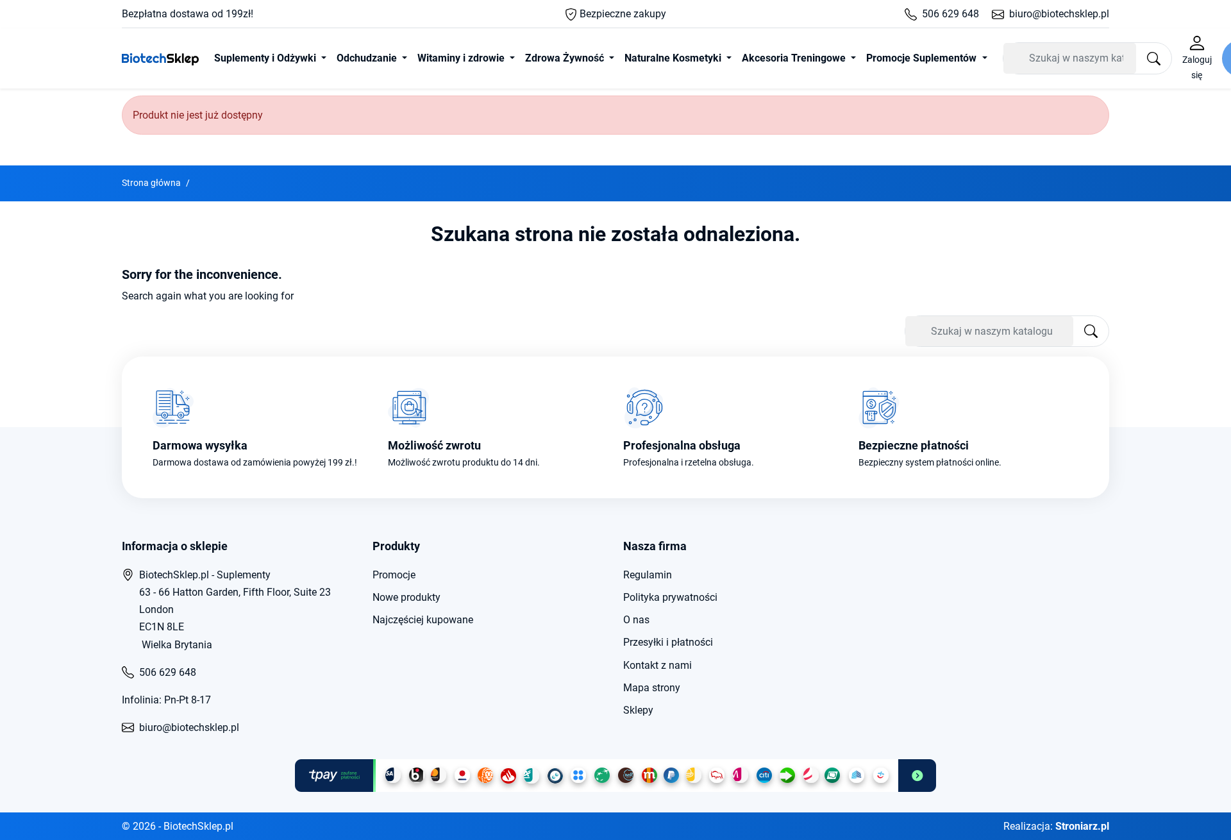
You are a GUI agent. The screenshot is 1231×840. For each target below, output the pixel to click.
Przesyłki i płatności (668, 642)
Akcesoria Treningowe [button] (795, 58)
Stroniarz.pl (1082, 826)
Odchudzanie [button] (368, 58)
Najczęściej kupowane (423, 620)
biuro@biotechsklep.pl (1059, 14)
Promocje (394, 575)
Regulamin (647, 575)
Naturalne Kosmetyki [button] (674, 58)
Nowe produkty (406, 597)
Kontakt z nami (657, 665)
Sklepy (638, 710)
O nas (636, 620)
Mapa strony (651, 688)
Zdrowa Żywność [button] (566, 58)
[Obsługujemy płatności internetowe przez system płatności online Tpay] (615, 775)
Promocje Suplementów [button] (922, 58)
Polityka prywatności (670, 597)
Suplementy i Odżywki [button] (266, 58)
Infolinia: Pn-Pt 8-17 (166, 700)
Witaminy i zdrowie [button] (462, 58)
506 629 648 (950, 14)
